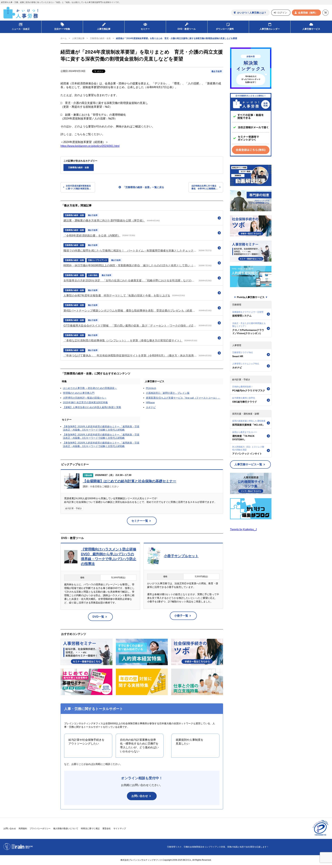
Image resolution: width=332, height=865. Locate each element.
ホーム (64, 38)
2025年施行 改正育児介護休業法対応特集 (85, 402)
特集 (64, 381)
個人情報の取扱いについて (65, 828)
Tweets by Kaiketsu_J (243, 529)
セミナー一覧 (139, 520)
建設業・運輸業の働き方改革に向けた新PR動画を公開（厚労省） (104, 220)
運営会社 (106, 828)
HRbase (150, 402)
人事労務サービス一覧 (248, 464)
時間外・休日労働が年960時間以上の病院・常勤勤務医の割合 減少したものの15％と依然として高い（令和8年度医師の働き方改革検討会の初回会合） (130, 265)
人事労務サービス (311, 29)
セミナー (67, 419)
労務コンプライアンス (97, 260)
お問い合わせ (139, 795)
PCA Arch (151, 388)
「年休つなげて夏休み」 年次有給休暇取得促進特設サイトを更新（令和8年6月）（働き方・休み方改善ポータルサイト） (130, 355)
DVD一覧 (98, 616)
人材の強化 (93, 275)
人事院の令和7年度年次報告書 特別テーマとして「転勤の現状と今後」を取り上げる (116, 295)
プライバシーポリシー (40, 828)
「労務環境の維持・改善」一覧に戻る (143, 187)
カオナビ (151, 407)
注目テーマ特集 (62, 29)
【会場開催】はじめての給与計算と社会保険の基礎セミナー (129, 481)
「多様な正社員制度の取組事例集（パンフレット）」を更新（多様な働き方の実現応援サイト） (122, 340)
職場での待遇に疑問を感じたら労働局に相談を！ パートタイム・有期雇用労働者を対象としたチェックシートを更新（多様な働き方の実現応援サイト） (130, 250)
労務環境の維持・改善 (100, 38)
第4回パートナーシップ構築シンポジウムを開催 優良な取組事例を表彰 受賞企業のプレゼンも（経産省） (130, 310)
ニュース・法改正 (21, 29)
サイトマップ (119, 828)
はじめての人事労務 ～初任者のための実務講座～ (90, 388)
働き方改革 (216, 71)
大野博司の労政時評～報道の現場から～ (85, 397)
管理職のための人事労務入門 (78, 393)
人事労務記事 (103, 29)
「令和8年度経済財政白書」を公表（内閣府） (91, 235)
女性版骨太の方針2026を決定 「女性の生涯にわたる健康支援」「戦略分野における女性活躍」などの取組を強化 (130, 280)
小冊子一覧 (181, 615)
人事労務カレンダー (270, 29)
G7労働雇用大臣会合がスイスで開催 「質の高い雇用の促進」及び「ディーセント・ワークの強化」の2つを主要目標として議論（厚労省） (130, 325)
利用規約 (23, 828)
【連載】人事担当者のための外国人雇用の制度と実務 (92, 407)
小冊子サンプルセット (181, 556)
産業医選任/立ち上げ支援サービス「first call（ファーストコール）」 (183, 397)
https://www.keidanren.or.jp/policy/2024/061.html (90, 146)
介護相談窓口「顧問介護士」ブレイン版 (168, 393)
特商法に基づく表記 (90, 828)
